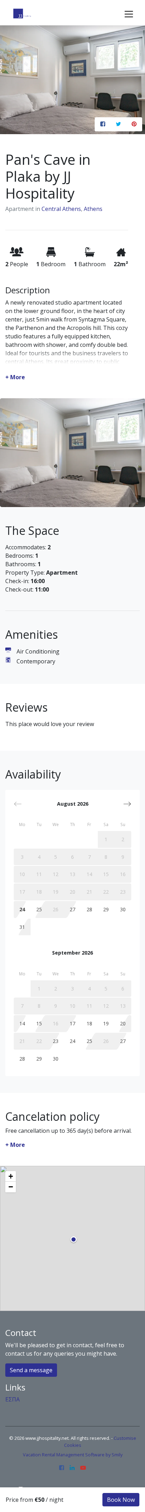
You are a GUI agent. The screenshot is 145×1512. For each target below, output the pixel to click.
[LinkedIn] (72, 1468)
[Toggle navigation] (129, 14)
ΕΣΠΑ (12, 1399)
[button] (127, 804)
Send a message (31, 1370)
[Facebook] (61, 1468)
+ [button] (10, 1176)
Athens (93, 209)
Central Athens (61, 209)
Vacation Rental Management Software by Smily (72, 1454)
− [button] (10, 1186)
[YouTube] (83, 1468)
